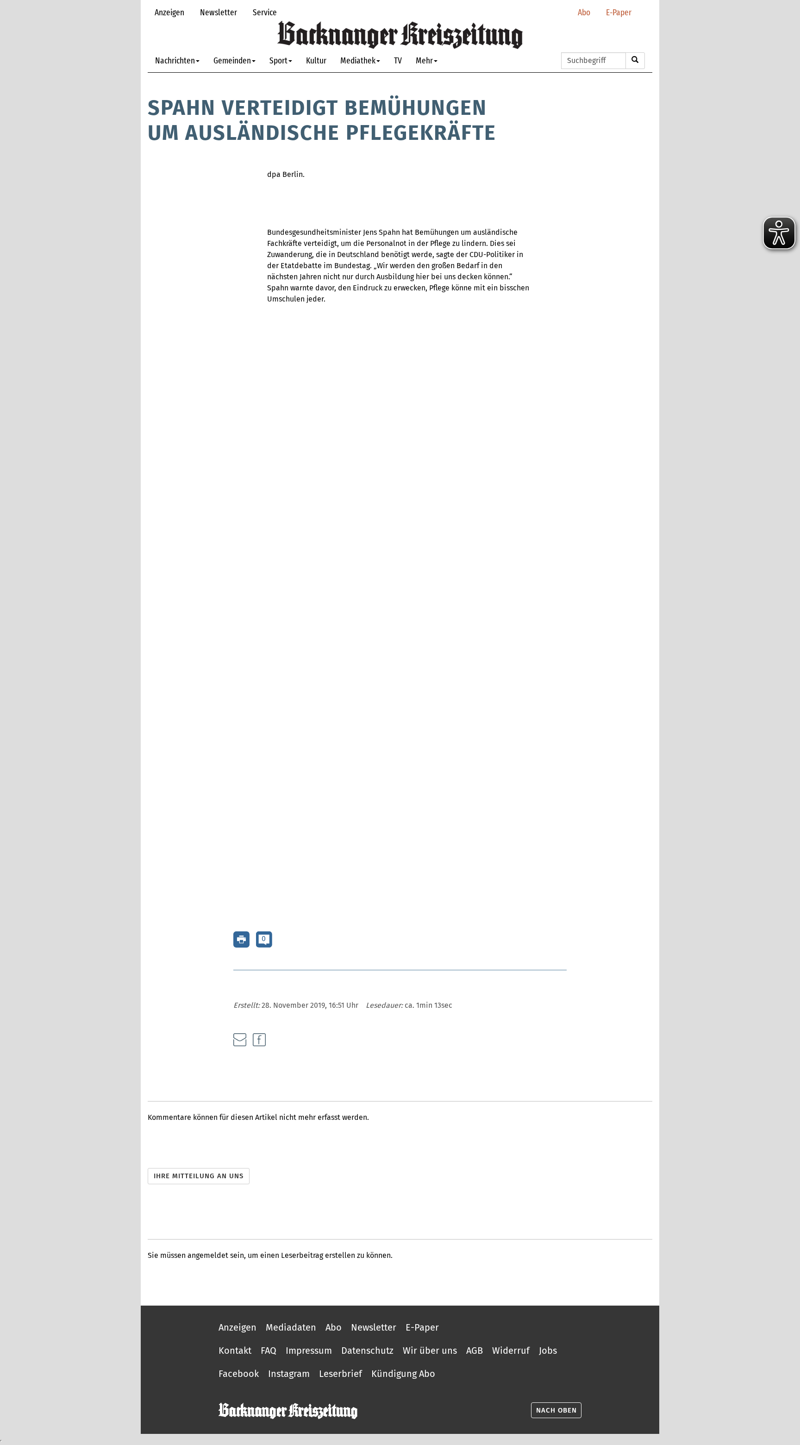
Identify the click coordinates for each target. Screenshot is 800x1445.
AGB (474, 1350)
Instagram (289, 1373)
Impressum (309, 1350)
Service (265, 12)
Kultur (316, 60)
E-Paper (618, 12)
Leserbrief (340, 1373)
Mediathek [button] (357, 60)
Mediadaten (291, 1327)
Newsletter (218, 12)
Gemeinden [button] (232, 60)
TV (398, 60)
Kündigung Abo (403, 1373)
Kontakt (235, 1350)
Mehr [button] (424, 60)
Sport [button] (278, 60)
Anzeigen (169, 12)
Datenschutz (367, 1350)
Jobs (548, 1350)
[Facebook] (259, 1039)
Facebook (239, 1373)
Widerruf (511, 1350)
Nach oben (556, 1410)
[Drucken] (241, 939)
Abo (584, 12)
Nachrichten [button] (175, 60)
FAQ (268, 1350)
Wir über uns (430, 1350)
